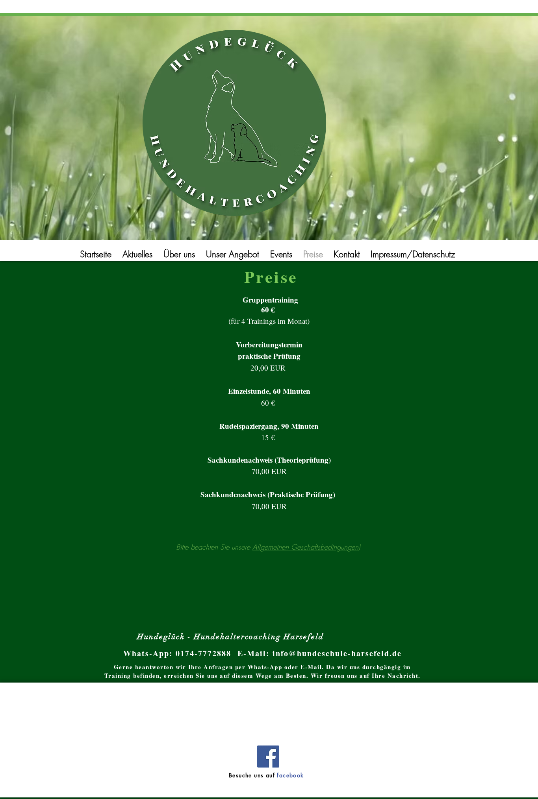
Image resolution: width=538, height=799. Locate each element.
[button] (414, 254)
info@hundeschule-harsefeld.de (337, 653)
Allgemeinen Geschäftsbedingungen (305, 547)
